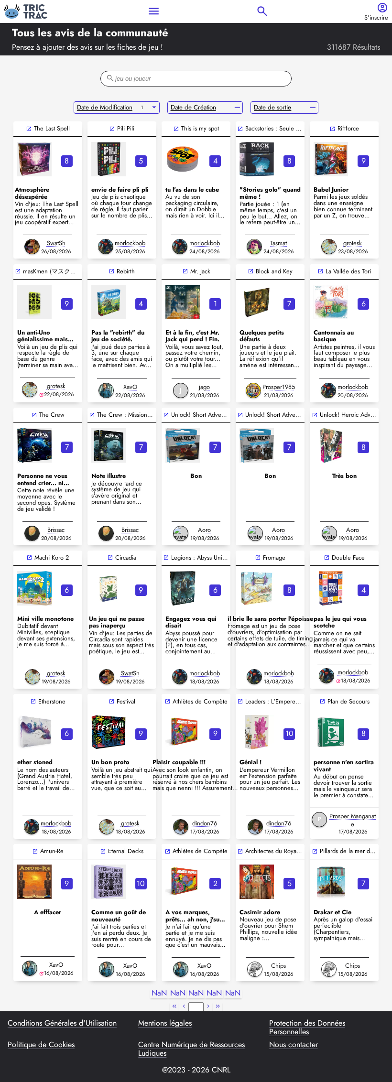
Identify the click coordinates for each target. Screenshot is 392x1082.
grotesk (352, 243)
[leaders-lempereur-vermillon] (257, 732)
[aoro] (180, 533)
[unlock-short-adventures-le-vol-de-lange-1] (257, 445)
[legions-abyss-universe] (182, 588)
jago (204, 386)
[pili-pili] (108, 159)
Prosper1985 (278, 386)
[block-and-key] (257, 302)
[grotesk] (329, 246)
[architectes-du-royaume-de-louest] (257, 882)
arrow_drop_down (154, 107)
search (262, 11)
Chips (278, 965)
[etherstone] (34, 732)
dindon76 (204, 823)
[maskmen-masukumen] (34, 302)
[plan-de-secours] (331, 732)
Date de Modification (104, 107)
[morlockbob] (105, 246)
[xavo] (106, 390)
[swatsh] (32, 246)
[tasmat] (254, 246)
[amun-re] (34, 882)
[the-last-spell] (34, 159)
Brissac (56, 529)
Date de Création (193, 107)
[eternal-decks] (108, 882)
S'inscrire (376, 18)
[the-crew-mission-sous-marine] (108, 445)
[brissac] (32, 533)
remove (237, 107)
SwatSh (56, 243)
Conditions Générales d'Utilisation (62, 1023)
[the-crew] (34, 445)
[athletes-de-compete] (182, 732)
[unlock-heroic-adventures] (331, 445)
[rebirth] (108, 302)
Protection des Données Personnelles (307, 1028)
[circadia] (108, 588)
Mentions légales (165, 1023)
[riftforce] (331, 159)
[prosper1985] (253, 390)
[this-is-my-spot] (182, 159)
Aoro (204, 529)
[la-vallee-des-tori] (331, 302)
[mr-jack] (182, 302)
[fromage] (257, 588)
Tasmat (278, 243)
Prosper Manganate (352, 820)
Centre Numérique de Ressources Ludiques (191, 1049)
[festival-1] (108, 732)
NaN (159, 993)
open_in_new (29, 128)
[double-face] (331, 588)
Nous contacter (293, 1045)
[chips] (254, 969)
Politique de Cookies (41, 1045)
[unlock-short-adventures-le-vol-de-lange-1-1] (182, 445)
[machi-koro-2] (34, 588)
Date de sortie (272, 107)
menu (153, 11)
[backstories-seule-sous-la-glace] (257, 159)
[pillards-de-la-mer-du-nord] (331, 882)
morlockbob (130, 243)
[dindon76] (180, 826)
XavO (130, 386)
